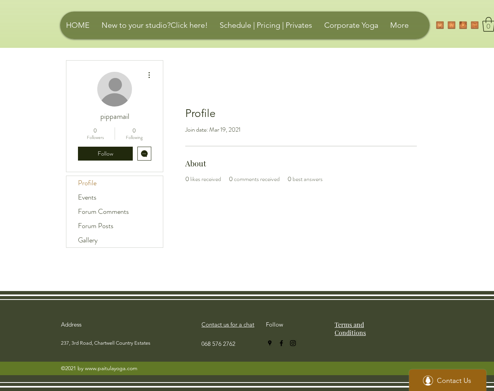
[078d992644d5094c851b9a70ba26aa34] (475, 25)
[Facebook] (451, 25)
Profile (87, 183)
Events (87, 197)
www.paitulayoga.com (111, 368)
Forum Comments (103, 212)
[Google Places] (440, 25)
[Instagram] (463, 25)
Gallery (88, 240)
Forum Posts (95, 226)
